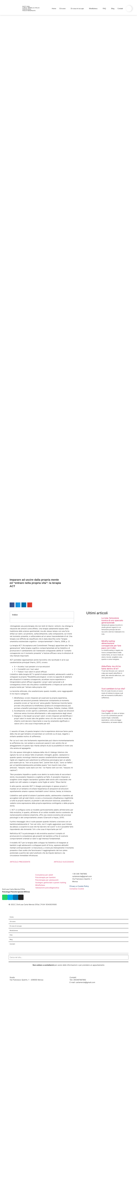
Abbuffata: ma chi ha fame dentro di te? (111, 667)
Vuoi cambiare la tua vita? (113, 689)
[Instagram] (21, 897)
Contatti (120, 8)
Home (54, 8)
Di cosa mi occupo (77, 8)
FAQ (104, 8)
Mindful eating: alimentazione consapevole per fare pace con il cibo (111, 644)
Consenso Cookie (77, 889)
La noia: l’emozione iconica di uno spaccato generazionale (112, 620)
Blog (112, 8)
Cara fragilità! (107, 711)
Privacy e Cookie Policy (79, 886)
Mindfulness (93, 8)
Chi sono (62, 8)
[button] (12, 604)
